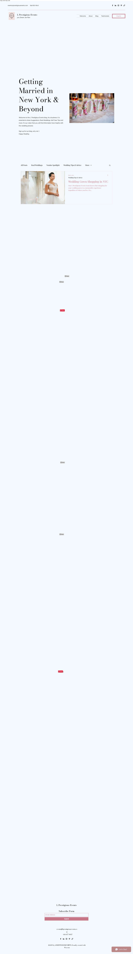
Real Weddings (37, 165)
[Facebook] (113, 5)
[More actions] (108, 175)
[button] (110, 165)
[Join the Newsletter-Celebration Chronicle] (124, 5)
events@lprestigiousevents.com (18, 5)
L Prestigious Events (27, 14)
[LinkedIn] (115, 5)
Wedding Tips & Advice (72, 165)
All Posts (24, 165)
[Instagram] (118, 5)
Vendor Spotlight (53, 165)
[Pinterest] (121, 5)
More (87, 165)
